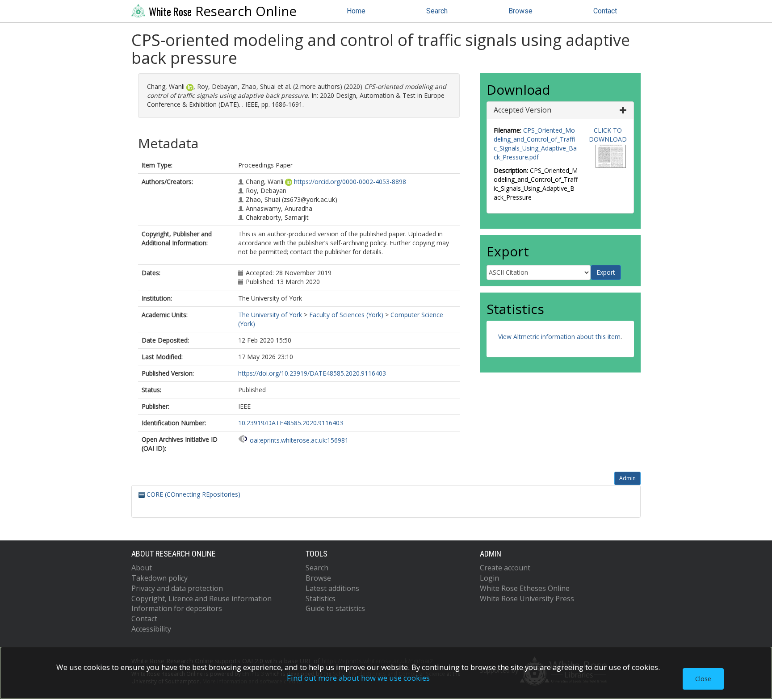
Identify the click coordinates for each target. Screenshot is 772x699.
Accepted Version (522, 110)
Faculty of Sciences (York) (346, 314)
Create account (505, 568)
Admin (627, 478)
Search (437, 11)
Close (703, 678)
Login (489, 578)
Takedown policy (159, 578)
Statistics (321, 598)
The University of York (270, 314)
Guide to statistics (335, 608)
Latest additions (332, 588)
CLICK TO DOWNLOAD (608, 134)
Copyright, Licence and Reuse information (201, 598)
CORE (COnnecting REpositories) (192, 494)
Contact (605, 11)
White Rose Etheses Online (525, 588)
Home (356, 11)
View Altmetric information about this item (559, 336)
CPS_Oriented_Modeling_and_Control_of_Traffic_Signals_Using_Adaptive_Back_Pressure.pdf (535, 143)
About (141, 568)
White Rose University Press (527, 598)
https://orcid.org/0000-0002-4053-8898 (350, 181)
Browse (520, 11)
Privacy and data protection (177, 588)
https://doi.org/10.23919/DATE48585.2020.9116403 (312, 373)
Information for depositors (176, 608)
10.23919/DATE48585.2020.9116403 (290, 423)
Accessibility (151, 629)
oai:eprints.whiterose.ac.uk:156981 (299, 440)
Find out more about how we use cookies (358, 678)
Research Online (223, 11)
